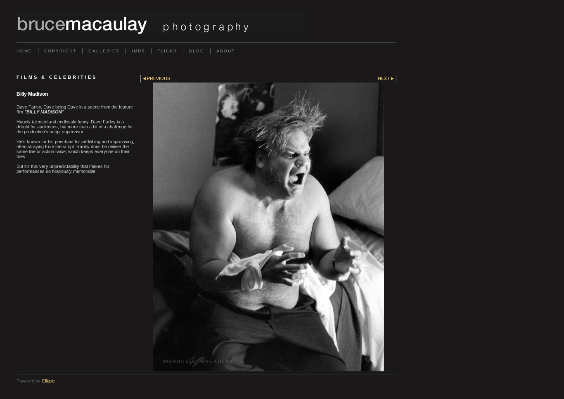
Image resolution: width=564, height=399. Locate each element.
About (225, 51)
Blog (196, 51)
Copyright (60, 51)
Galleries (104, 51)
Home (24, 51)
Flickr (167, 51)
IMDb (138, 51)
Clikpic (48, 380)
